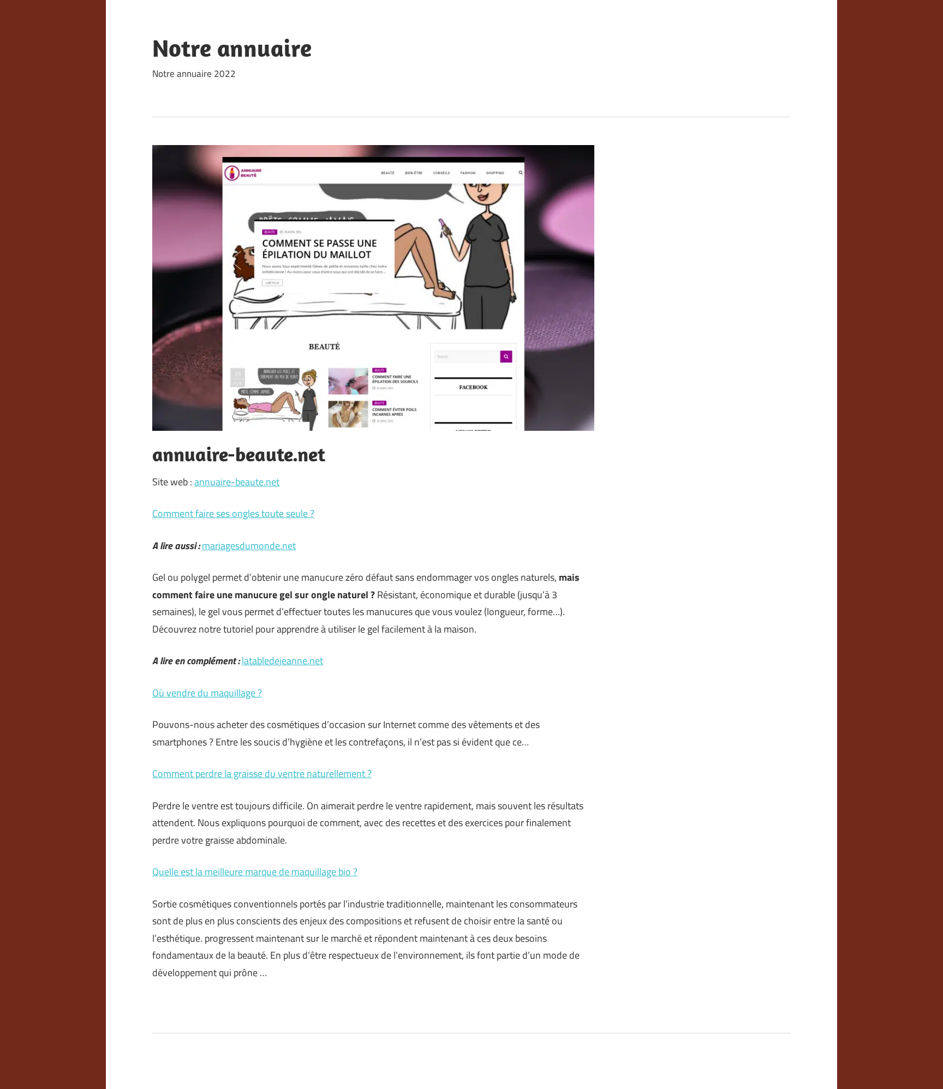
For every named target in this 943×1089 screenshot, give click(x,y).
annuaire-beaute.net (236, 481)
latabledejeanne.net (282, 660)
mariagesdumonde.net (249, 545)
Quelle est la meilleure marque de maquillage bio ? (254, 871)
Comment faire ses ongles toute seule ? (233, 513)
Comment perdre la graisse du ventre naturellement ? (262, 773)
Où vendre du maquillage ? (207, 692)
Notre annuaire (232, 48)
